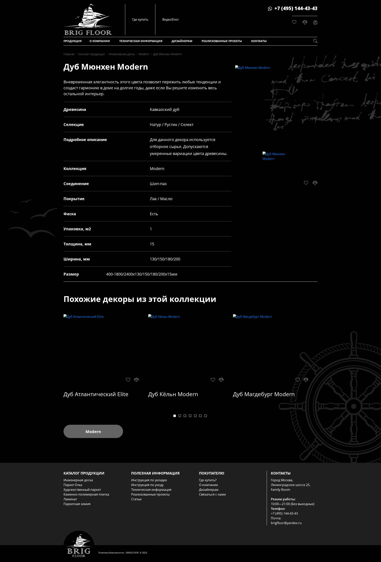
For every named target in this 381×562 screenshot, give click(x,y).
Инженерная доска (78, 480)
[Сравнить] (315, 182)
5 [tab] (195, 416)
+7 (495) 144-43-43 (296, 8)
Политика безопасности (111, 552)
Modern (93, 431)
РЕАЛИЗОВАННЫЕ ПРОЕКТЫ (222, 41)
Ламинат (70, 499)
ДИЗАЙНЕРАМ (182, 41)
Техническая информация (151, 489)
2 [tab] (180, 416)
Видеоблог (170, 19)
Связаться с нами (212, 494)
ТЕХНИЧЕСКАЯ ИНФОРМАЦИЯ (140, 41)
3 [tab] (185, 416)
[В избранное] (128, 380)
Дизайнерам (208, 489)
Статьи (136, 499)
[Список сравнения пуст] (304, 22)
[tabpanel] (106, 356)
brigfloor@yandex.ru (286, 523)
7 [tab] (205, 416)
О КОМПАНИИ (99, 41)
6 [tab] (200, 416)
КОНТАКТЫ (259, 41)
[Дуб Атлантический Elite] (104, 351)
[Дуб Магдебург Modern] (274, 351)
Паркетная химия (77, 504)
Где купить (140, 19)
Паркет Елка (73, 485)
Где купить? (207, 480)
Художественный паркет (82, 489)
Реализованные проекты (150, 494)
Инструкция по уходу (147, 485)
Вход (315, 22)
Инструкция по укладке (149, 480)
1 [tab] (174, 416)
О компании (208, 485)
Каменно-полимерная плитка (86, 494)
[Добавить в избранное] (306, 182)
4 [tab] (190, 416)
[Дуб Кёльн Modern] (189, 351)
